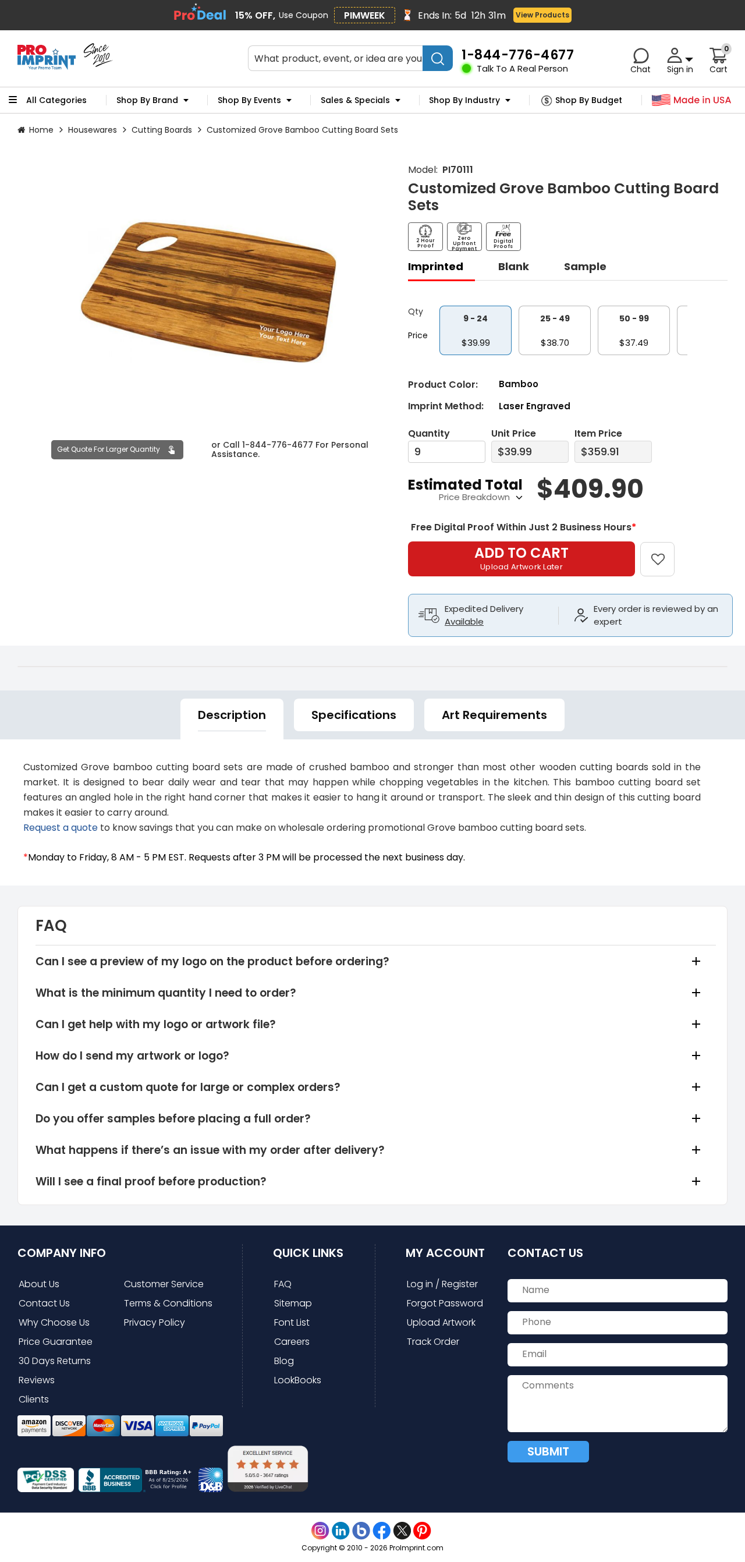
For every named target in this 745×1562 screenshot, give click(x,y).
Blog (284, 1361)
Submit (548, 1451)
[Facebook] (381, 1531)
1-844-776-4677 (277, 445)
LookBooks (297, 1380)
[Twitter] (402, 1531)
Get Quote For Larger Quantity (108, 449)
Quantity (429, 433)
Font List (292, 1322)
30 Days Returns (55, 1361)
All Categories (56, 100)
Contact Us (44, 1303)
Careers (292, 1342)
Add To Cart (521, 557)
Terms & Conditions (168, 1303)
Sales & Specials (355, 100)
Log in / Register (442, 1284)
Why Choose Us (54, 1322)
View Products (542, 15)
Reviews (37, 1380)
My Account (445, 1253)
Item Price (598, 433)
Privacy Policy (154, 1322)
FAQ (283, 1284)
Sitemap (293, 1303)
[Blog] (361, 1531)
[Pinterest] (422, 1531)
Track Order (433, 1342)
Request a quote (60, 827)
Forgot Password (445, 1303)
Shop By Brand (147, 100)
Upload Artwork (441, 1322)
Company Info (61, 1253)
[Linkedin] (341, 1531)
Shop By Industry (464, 100)
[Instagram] (320, 1531)
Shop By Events (249, 100)
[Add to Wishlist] (664, 551)
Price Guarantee (56, 1342)
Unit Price (513, 433)
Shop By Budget (588, 100)
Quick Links (308, 1253)
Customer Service (164, 1284)
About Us (39, 1284)
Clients (34, 1399)
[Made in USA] (691, 100)
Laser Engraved (534, 406)
